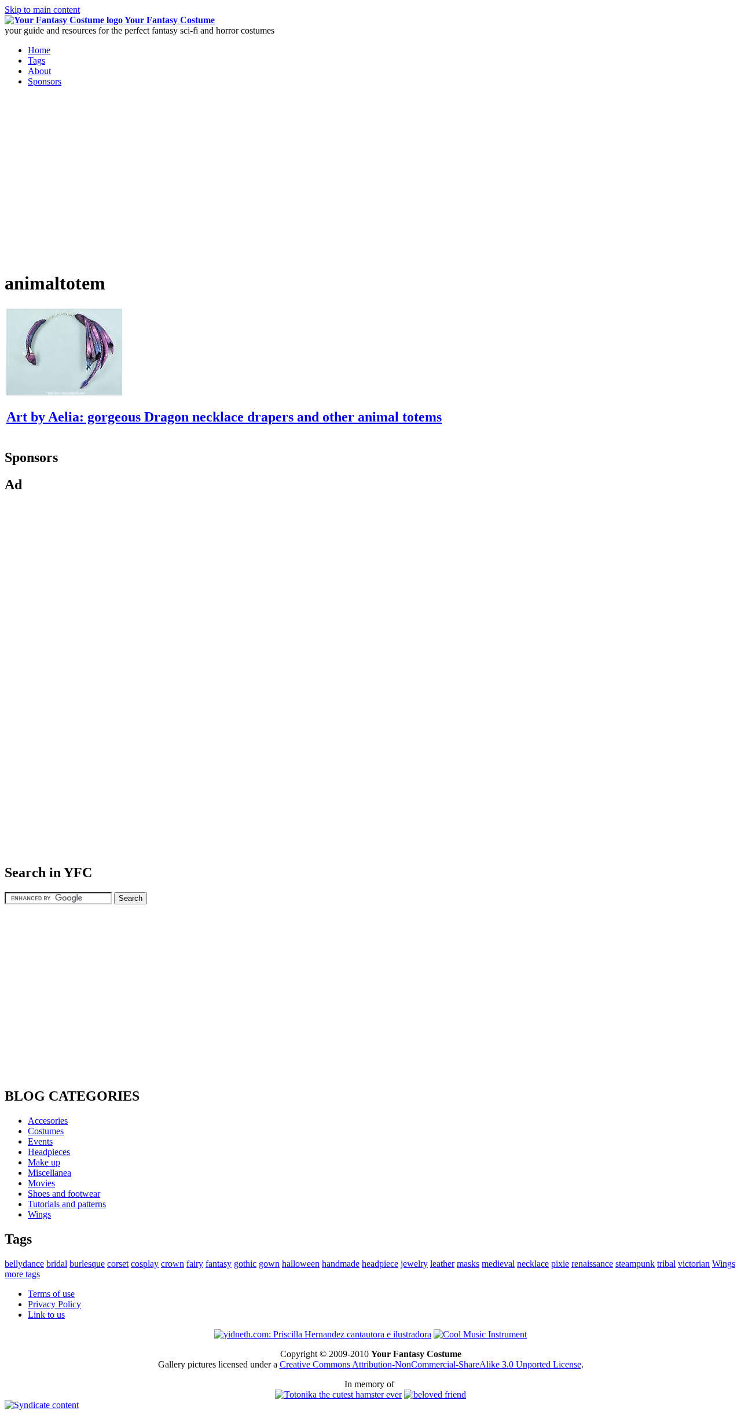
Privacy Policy (54, 1304)
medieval (498, 1264)
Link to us (46, 1314)
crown (172, 1264)
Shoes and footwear (64, 1193)
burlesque (87, 1264)
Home (39, 50)
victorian (694, 1264)
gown (269, 1264)
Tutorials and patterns (67, 1204)
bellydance (24, 1264)
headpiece (380, 1264)
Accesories (48, 1121)
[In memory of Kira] (435, 1394)
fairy (194, 1264)
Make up (44, 1162)
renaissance (592, 1264)
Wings (39, 1214)
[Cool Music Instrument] (480, 1334)
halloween (301, 1264)
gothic (245, 1264)
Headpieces (49, 1152)
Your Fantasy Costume (169, 20)
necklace (533, 1264)
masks (468, 1264)
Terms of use (51, 1294)
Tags (36, 60)
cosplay (145, 1264)
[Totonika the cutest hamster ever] (338, 1394)
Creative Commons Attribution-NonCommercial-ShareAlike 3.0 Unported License (430, 1364)
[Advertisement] (102, 177)
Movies (41, 1183)
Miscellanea (49, 1173)
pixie (560, 1264)
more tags (22, 1274)
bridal (56, 1264)
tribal (666, 1264)
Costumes (46, 1131)
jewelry (414, 1264)
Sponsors (44, 81)
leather (442, 1264)
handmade (341, 1264)
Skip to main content (42, 9)
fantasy (219, 1264)
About (39, 71)
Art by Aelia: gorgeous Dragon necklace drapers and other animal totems (224, 416)
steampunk (635, 1264)
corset (118, 1264)
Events (40, 1141)
